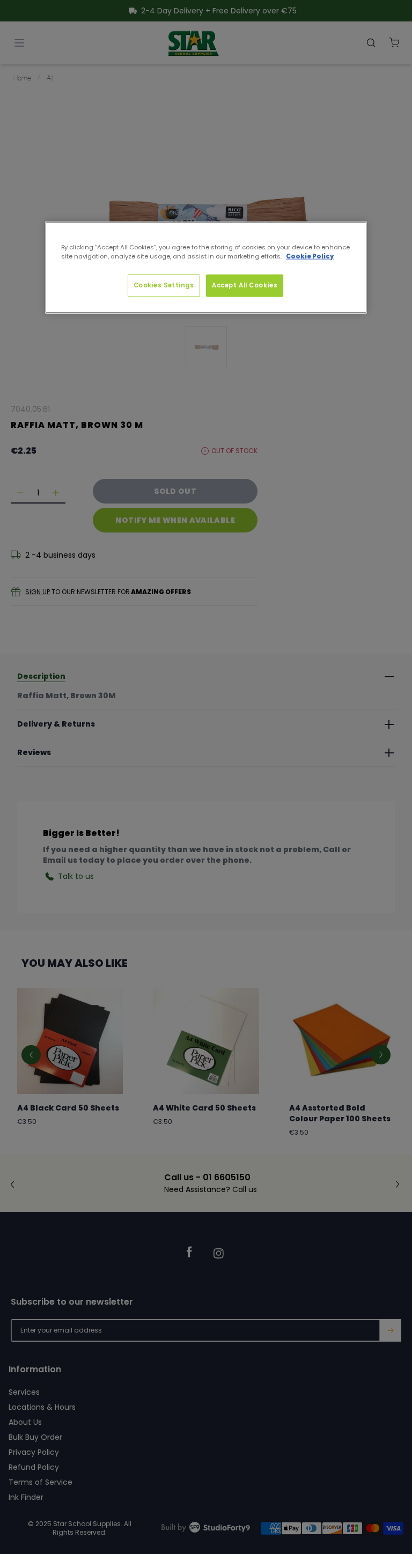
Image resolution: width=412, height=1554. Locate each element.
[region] (206, 267)
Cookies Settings (164, 284)
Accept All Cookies (244, 284)
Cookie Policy (310, 255)
